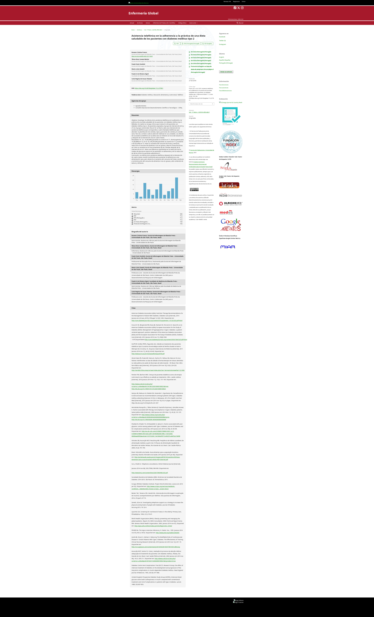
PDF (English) (208, 43)
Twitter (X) (222, 40)
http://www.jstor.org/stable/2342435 (167, 533)
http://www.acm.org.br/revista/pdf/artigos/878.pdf (148, 354)
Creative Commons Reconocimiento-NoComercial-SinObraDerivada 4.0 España (198, 164)
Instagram (222, 44)
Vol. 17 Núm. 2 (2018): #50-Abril (153, 30)
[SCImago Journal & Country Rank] (230, 102)
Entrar (243, 1)
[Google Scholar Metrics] (231, 232)
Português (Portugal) (226, 63)
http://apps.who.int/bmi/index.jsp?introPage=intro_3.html (153, 526)
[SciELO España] (228, 173)
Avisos (148, 23)
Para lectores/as (223, 85)
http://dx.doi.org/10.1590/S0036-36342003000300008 (149, 419)
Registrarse (236, 1)
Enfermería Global (143, 13)
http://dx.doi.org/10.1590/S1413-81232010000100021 (149, 389)
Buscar (241, 23)
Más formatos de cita (196, 104)
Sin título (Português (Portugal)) (201, 52)
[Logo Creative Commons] (194, 189)
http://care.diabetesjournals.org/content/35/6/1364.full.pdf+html (166, 339)
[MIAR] (227, 249)
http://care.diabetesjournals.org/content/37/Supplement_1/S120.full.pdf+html (157, 320)
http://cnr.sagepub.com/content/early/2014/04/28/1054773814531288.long (156, 547)
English (221, 57)
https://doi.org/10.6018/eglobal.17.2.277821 (149, 88)
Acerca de (192, 23)
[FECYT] (231, 128)
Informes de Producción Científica (164, 23)
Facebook (222, 37)
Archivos (140, 23)
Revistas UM (227, 1)
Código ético (182, 23)
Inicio (133, 30)
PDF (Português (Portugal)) (191, 43)
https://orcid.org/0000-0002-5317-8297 (142, 56)
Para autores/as (223, 88)
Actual (132, 23)
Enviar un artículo (226, 72)
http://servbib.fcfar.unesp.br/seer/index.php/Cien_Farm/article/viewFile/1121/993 (158, 370)
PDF (177, 43)
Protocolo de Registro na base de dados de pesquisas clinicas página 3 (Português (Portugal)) (202, 69)
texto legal (209, 167)
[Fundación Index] (231, 153)
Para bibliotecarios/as (225, 90)
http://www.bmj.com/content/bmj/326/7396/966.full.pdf (150, 473)
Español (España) (224, 60)
